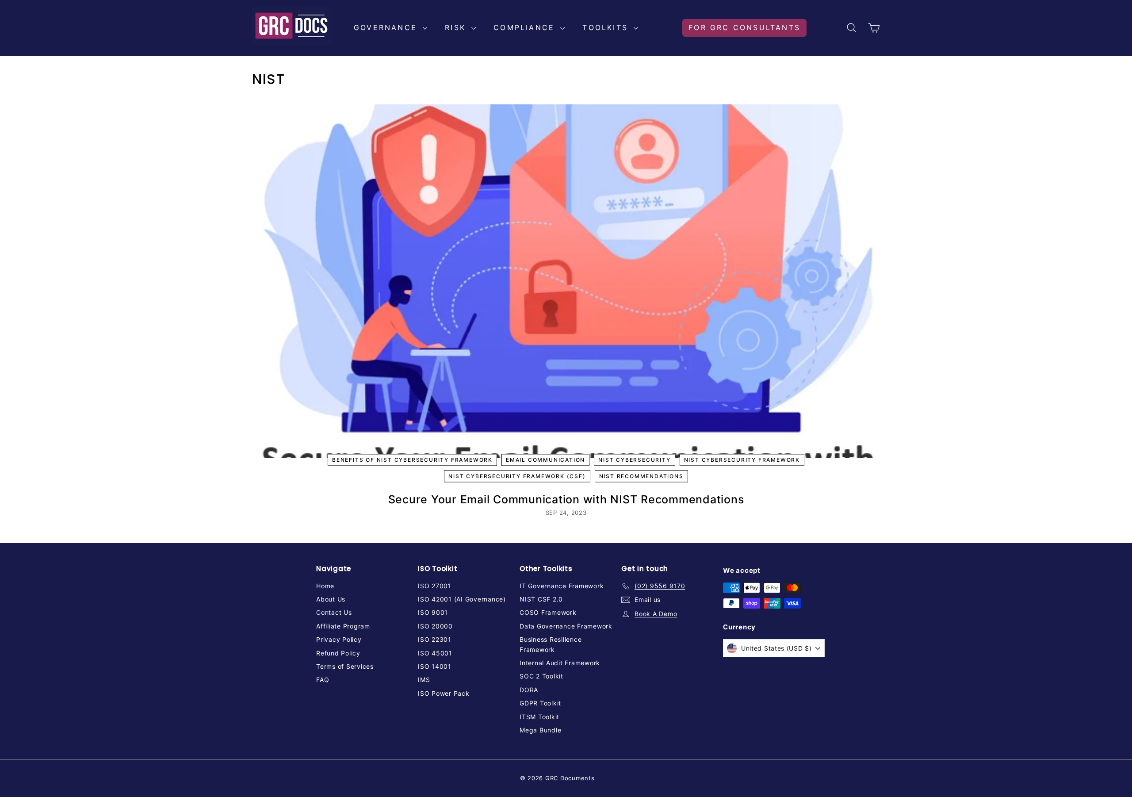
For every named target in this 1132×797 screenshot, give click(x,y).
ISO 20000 (435, 626)
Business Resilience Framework (550, 644)
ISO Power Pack (444, 693)
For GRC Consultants (744, 27)
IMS (424, 679)
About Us (330, 599)
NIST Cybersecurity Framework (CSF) (516, 476)
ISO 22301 (434, 639)
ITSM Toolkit (539, 716)
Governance (387, 27)
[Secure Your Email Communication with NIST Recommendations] (566, 281)
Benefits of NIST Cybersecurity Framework (412, 459)
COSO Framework (548, 612)
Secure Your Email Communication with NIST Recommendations (566, 499)
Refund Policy (338, 653)
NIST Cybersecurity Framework (742, 459)
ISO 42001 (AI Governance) (462, 599)
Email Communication (545, 459)
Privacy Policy (339, 639)
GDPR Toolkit (540, 703)
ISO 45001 (435, 653)
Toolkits (606, 27)
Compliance (525, 27)
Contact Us (334, 612)
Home (325, 586)
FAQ (322, 679)
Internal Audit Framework (560, 663)
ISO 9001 (433, 612)
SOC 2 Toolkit (541, 676)
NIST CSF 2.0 (541, 599)
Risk (457, 27)
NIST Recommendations (641, 476)
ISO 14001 (434, 666)
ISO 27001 (434, 586)
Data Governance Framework (566, 626)
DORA (529, 690)
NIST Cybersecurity (634, 459)
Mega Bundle (540, 730)
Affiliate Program (343, 626)
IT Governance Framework (562, 586)
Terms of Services (345, 666)
